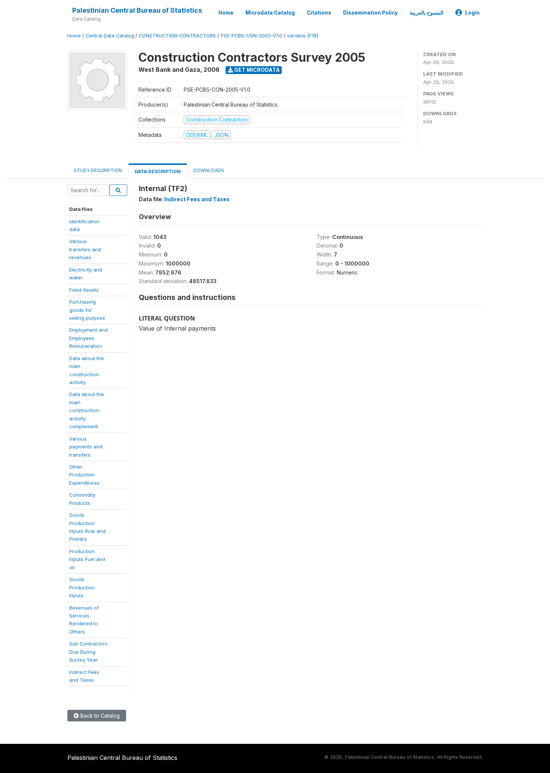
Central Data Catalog (110, 36)
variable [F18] (302, 36)
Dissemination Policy (370, 13)
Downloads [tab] (208, 170)
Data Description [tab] (158, 171)
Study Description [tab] (98, 170)
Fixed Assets (84, 290)
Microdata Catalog (270, 13)
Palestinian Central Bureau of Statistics (137, 10)
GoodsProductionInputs (82, 587)
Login (472, 13)
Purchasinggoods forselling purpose (87, 310)
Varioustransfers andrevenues (85, 249)
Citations (319, 13)
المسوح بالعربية (426, 13)
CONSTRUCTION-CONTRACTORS (177, 36)
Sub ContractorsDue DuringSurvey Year (88, 652)
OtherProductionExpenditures (84, 475)
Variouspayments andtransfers (86, 447)
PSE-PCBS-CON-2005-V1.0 (251, 36)
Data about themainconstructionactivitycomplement (86, 410)
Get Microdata (256, 70)
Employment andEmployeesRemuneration (88, 338)
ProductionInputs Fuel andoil (87, 559)
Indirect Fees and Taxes (197, 199)
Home (226, 13)
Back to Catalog (99, 715)
